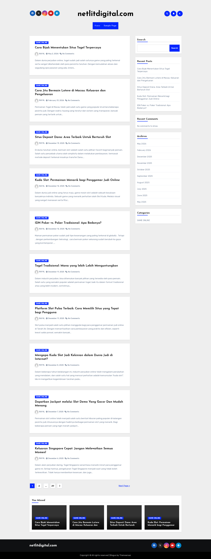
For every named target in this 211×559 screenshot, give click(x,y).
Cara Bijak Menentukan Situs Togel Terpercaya (68, 47)
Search (141, 40)
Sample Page (110, 26)
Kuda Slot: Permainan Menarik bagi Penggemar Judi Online (77, 180)
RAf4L (42, 54)
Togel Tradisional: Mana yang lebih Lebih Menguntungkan (76, 265)
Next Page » (124, 486)
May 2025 (141, 202)
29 (52, 486)
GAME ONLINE (41, 43)
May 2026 (141, 144)
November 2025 (144, 163)
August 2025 (143, 182)
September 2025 (145, 176)
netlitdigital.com (106, 14)
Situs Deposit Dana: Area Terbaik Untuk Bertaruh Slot (73, 137)
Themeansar (125, 555)
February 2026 (144, 150)
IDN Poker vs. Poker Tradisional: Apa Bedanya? (68, 223)
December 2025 (144, 157)
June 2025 (142, 195)
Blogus (113, 555)
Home (97, 26)
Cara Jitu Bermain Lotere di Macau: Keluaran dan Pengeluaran (86, 525)
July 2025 (142, 189)
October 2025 (143, 169)
